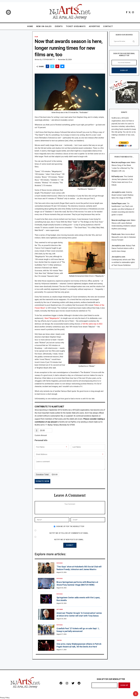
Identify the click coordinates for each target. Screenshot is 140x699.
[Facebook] (126, 12)
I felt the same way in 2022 (92, 324)
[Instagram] (133, 12)
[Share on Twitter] (52, 66)
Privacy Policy (5, 697)
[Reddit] (79, 683)
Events (59, 26)
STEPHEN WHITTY (48, 59)
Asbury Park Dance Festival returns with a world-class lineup (123, 248)
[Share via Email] (62, 66)
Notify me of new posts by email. (69, 539)
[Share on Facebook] (47, 66)
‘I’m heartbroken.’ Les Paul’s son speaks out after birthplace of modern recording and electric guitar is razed (123, 209)
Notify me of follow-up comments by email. (69, 533)
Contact (108, 26)
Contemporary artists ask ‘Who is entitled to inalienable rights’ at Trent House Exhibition (123, 262)
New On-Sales (44, 26)
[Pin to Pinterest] (57, 66)
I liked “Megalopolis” (51, 318)
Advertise (94, 26)
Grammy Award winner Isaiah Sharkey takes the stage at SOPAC (122, 195)
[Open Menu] (8, 12)
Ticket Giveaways (76, 26)
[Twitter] (129, 12)
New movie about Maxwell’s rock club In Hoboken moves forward (124, 237)
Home (30, 26)
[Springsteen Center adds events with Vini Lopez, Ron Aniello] (46, 598)
